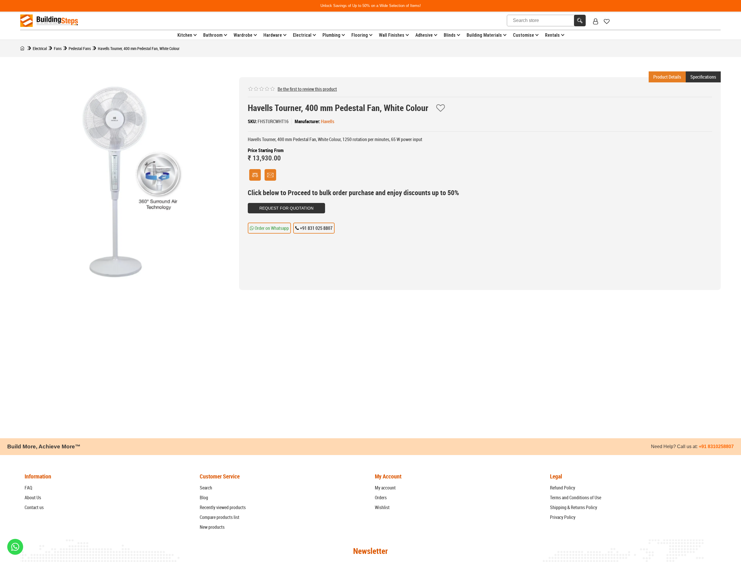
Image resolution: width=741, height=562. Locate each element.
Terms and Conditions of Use (575, 497)
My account (385, 488)
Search (206, 488)
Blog (204, 497)
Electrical (302, 35)
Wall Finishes (391, 35)
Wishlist (382, 507)
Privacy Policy (562, 517)
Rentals (552, 35)
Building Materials (484, 35)
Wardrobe (243, 35)
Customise (523, 35)
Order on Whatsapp (271, 228)
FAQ (28, 488)
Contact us (34, 507)
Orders (381, 497)
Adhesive (424, 35)
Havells (327, 121)
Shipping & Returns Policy (573, 507)
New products (212, 527)
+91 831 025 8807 (316, 228)
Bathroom (213, 35)
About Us (33, 497)
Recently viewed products (223, 507)
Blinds (450, 35)
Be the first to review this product (307, 89)
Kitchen (184, 35)
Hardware (272, 35)
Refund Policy (562, 488)
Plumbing (331, 35)
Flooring (359, 35)
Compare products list (219, 517)
